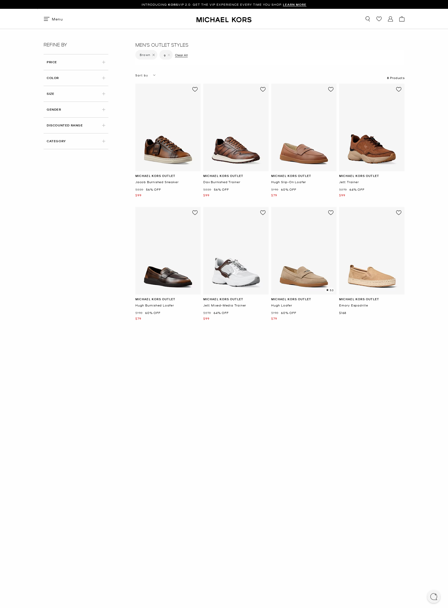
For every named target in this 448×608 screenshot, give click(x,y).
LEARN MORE (294, 4)
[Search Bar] (367, 19)
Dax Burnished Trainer (221, 182)
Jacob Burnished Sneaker (156, 182)
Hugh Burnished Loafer (154, 305)
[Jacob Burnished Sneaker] (168, 127)
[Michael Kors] (224, 19)
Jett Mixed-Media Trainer (224, 305)
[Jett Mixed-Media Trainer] (236, 251)
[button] (434, 597)
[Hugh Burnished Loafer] (168, 251)
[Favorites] (379, 19)
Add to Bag (168, 167)
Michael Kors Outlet (155, 176)
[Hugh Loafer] (304, 251)
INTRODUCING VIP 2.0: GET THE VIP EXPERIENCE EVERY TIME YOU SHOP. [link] (224, 4)
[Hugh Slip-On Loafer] (304, 127)
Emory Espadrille (353, 305)
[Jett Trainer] (371, 127)
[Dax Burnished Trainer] (236, 127)
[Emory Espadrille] (371, 251)
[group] (224, 4)
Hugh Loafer (281, 305)
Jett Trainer (349, 182)
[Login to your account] (390, 19)
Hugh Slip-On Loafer (288, 182)
